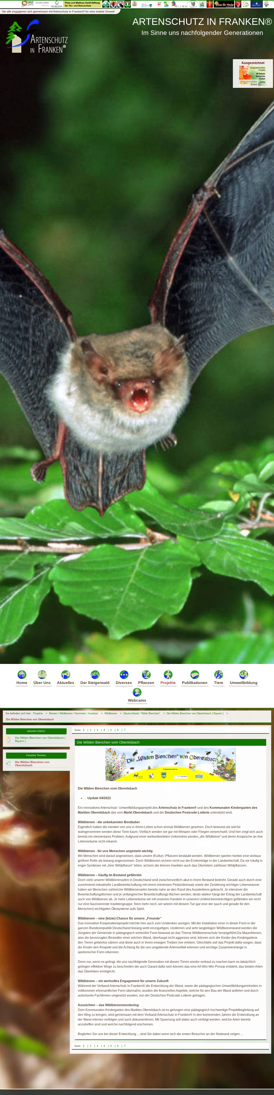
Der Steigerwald (95, 683)
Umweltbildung (244, 683)
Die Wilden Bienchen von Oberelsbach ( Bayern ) (195, 713)
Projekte (168, 683)
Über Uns (42, 683)
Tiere (218, 683)
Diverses (124, 683)
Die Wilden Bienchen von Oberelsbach (30, 719)
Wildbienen (111, 713)
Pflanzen (146, 683)
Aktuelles (65, 683)
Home (21, 683)
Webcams (137, 700)
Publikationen (194, 683)
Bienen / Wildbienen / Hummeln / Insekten (73, 713)
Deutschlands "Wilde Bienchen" (142, 713)
